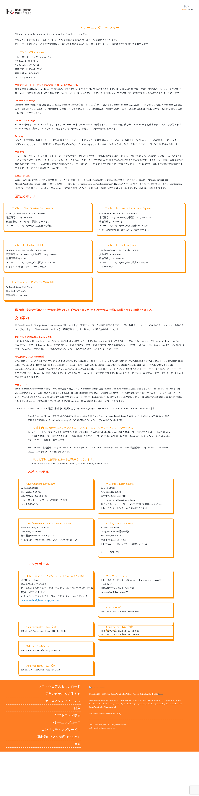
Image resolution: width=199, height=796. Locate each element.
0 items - (187, 10)
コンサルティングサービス (61, 729)
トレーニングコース (66, 722)
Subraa (160, 694)
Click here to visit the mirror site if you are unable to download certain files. (51, 34)
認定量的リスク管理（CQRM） (59, 737)
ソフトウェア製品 (68, 715)
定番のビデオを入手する (63, 693)
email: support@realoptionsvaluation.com (102, 728)
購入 (77, 708)
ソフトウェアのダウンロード (59, 686)
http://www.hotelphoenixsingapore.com (40, 600)
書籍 (77, 744)
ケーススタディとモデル (63, 701)
